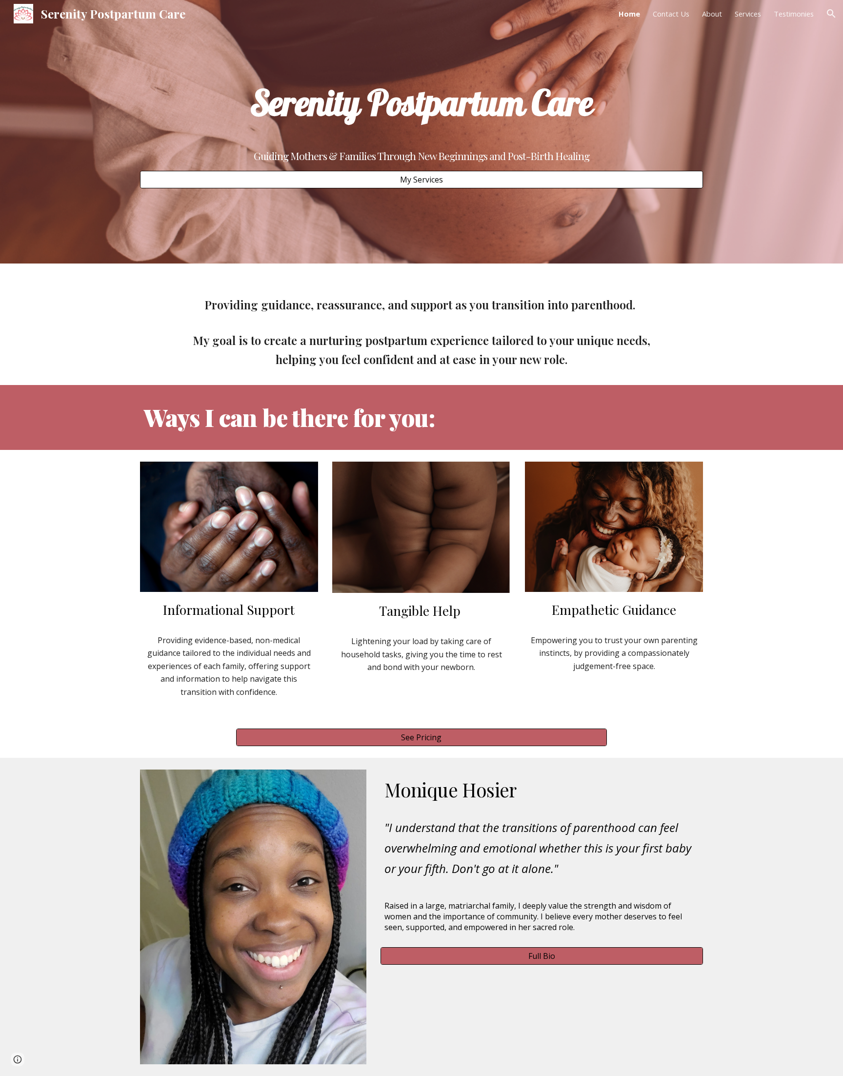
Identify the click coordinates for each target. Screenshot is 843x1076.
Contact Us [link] (671, 14)
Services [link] (748, 14)
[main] (421, 102)
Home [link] (629, 14)
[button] (831, 13)
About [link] (712, 14)
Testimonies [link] (794, 14)
